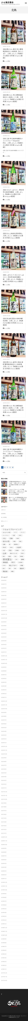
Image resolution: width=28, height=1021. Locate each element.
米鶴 (21, 565)
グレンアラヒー (6, 535)
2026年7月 (3, 584)
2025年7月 (3, 629)
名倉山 (11, 547)
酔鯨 (15, 568)
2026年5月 (3, 591)
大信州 (18, 547)
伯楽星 (17, 538)
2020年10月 (4, 844)
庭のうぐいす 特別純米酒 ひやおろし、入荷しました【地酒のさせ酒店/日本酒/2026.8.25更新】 (18, 499)
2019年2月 (3, 920)
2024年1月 (3, 697)
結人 (4, 568)
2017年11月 (4, 976)
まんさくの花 (6, 532)
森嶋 (22, 559)
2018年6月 (3, 950)
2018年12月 (4, 927)
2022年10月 (4, 754)
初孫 (20, 541)
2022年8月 (3, 761)
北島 (4, 544)
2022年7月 (3, 765)
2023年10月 (4, 708)
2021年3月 (3, 825)
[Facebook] (1, 994)
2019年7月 (3, 901)
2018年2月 (3, 965)
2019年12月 (4, 882)
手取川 (22, 553)
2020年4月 (3, 867)
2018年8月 (3, 942)
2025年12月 (4, 610)
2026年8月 (3, 580)
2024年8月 (3, 671)
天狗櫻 (16, 550)
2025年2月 (3, 648)
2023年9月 (3, 712)
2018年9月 (3, 939)
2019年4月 (3, 912)
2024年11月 (4, 659)
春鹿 (9, 556)
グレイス (22, 532)
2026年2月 (3, 603)
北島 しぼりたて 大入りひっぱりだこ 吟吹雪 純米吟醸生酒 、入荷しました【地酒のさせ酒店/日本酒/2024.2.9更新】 (13, 278)
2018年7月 (3, 946)
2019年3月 (3, 916)
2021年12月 (4, 791)
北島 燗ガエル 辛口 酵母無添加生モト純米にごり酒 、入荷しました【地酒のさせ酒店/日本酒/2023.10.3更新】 (13, 409)
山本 (4, 553)
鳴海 (12, 571)
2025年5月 (3, 637)
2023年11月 (4, 705)
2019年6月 (3, 905)
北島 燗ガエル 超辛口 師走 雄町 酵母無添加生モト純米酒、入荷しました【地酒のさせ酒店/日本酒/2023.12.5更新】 (13, 365)
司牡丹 (4, 547)
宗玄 (23, 550)
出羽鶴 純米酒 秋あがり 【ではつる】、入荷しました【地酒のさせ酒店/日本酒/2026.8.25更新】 (17, 484)
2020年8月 (3, 852)
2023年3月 (3, 735)
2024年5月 (3, 682)
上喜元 (20, 535)
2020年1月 (3, 878)
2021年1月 (3, 833)
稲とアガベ (13, 565)
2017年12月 (4, 973)
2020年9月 (3, 848)
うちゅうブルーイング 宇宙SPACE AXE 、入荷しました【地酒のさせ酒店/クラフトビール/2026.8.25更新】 (18, 492)
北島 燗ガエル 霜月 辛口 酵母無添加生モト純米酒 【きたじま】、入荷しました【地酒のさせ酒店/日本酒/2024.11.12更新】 (13, 53)
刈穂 (14, 541)
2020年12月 (4, 837)
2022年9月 (3, 757)
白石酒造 (20, 562)
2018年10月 (4, 935)
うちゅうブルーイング (12, 529)
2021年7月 (3, 810)
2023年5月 (3, 727)
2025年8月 (3, 625)
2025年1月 (3, 652)
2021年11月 (4, 795)
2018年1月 (3, 969)
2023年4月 (3, 731)
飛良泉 (5, 571)
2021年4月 (3, 822)
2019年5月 (3, 908)
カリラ (15, 532)
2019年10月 (4, 890)
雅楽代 (22, 568)
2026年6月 (3, 588)
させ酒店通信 (7, 2)
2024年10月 (4, 663)
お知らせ (3, 509)
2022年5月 (3, 772)
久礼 (4, 538)
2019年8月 (3, 897)
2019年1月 (3, 923)
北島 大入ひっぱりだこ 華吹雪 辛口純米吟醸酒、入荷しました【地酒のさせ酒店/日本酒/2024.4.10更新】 (13, 193)
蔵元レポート (4, 521)
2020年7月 (3, 856)
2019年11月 (4, 886)
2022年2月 (3, 784)
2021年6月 (3, 814)
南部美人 (16, 544)
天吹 (10, 550)
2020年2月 (3, 874)
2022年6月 (3, 769)
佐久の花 (6, 541)
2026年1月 (3, 606)
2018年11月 (4, 931)
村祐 (15, 556)
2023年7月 (3, 720)
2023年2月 (3, 739)
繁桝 (9, 568)
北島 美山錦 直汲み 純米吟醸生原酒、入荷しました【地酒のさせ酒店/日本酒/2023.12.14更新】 (13, 321)
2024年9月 (3, 667)
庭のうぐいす (13, 553)
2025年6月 (3, 633)
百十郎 (4, 565)
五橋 (11, 538)
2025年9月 (3, 622)
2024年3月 (3, 689)
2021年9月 (3, 803)
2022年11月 (4, 750)
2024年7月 (3, 674)
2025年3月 (3, 644)
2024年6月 (3, 678)
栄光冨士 (7, 559)
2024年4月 (3, 686)
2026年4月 (3, 595)
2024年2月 (3, 693)
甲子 (13, 562)
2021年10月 (4, 799)
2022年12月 (4, 746)
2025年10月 (4, 618)
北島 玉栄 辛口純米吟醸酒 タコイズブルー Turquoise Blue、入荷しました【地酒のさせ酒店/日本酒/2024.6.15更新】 (13, 142)
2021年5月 (3, 818)
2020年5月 (3, 863)
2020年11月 (4, 840)
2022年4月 (3, 776)
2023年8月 (3, 716)
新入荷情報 (4, 517)
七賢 (14, 535)
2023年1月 (3, 742)
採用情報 (3, 513)
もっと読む (7, 61)
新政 (4, 556)
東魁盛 (21, 556)
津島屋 (5, 562)
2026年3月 (3, 599)
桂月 (16, 559)
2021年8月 (3, 806)
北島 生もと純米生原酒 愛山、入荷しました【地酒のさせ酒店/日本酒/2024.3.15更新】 (13, 235)
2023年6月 (3, 723)
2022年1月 (3, 788)
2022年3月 (3, 780)
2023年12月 (4, 701)
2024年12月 (4, 655)
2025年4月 (3, 640)
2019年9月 (3, 893)
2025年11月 (4, 614)
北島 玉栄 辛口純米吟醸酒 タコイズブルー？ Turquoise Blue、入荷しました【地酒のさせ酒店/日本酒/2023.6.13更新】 (13, 453)
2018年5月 (3, 954)
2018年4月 (3, 957)
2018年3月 (3, 961)
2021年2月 (3, 829)
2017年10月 (4, 980)
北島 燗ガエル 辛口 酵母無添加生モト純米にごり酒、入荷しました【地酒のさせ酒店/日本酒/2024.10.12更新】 (13, 98)
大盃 (4, 550)
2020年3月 (3, 871)
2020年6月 (3, 859)
